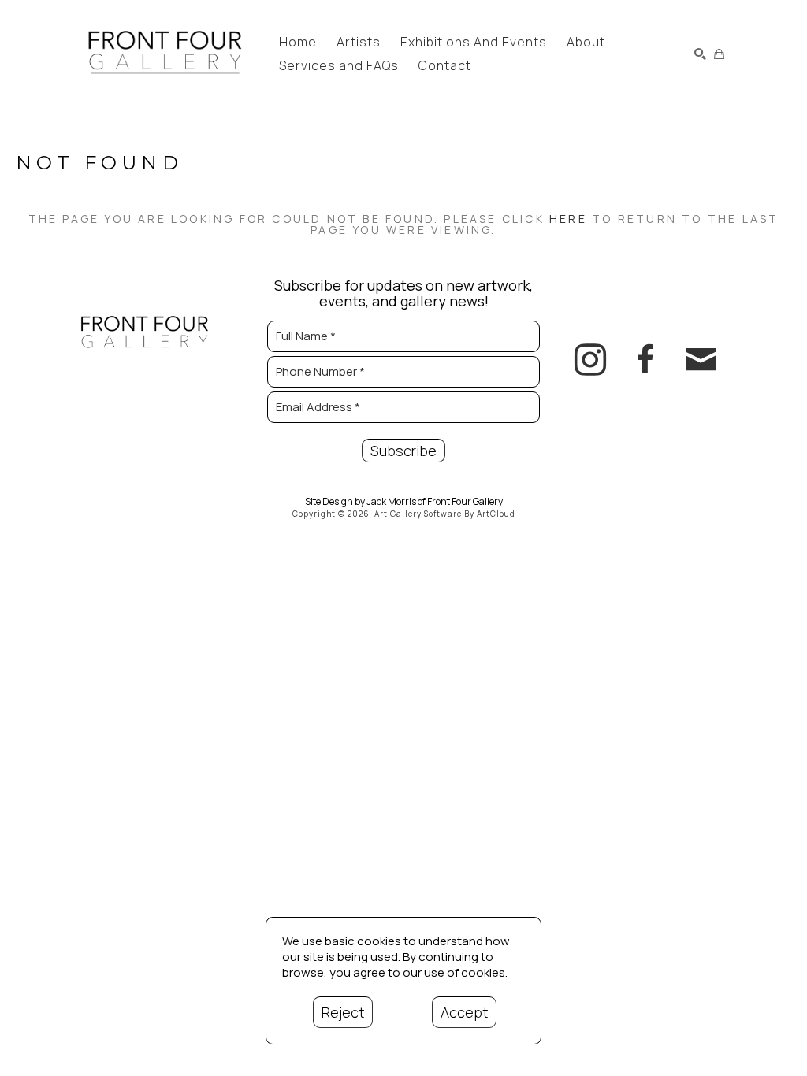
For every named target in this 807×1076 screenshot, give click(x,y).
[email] (700, 360)
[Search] (700, 54)
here (568, 218)
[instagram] (590, 360)
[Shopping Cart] (719, 54)
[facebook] (645, 360)
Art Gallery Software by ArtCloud (444, 513)
